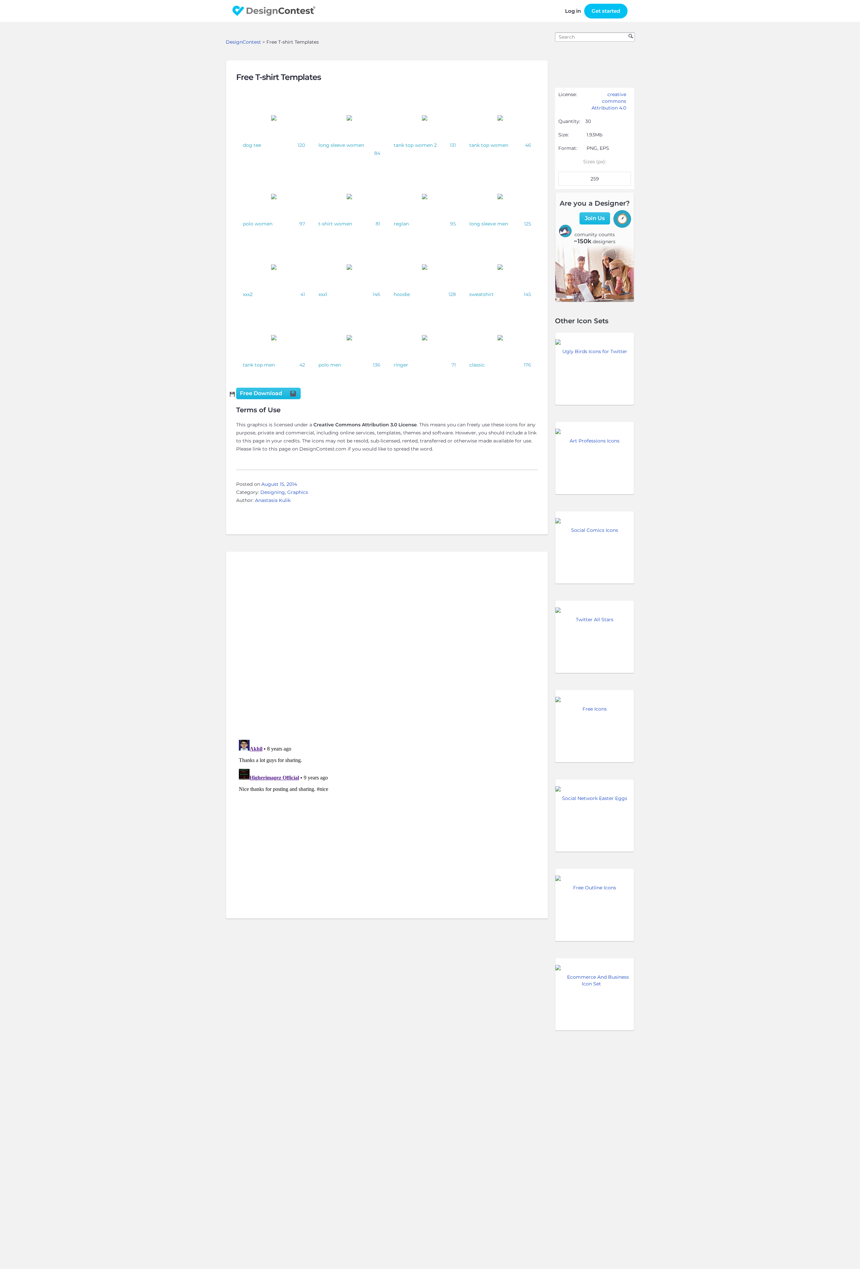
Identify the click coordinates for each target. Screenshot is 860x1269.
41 (302, 294)
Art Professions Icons (594, 441)
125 (527, 224)
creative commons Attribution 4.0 (609, 101)
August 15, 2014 (279, 484)
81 (378, 224)
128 (452, 294)
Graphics (297, 492)
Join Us (595, 218)
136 (376, 365)
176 (527, 365)
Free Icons (595, 709)
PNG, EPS (598, 148)
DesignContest (273, 11)
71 (454, 365)
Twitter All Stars (594, 620)
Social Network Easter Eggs (594, 798)
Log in (573, 11)
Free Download (262, 393)
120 (301, 145)
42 (302, 365)
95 (453, 224)
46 (528, 145)
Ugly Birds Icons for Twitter (594, 351)
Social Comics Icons (594, 530)
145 (527, 294)
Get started (606, 11)
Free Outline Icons (594, 888)
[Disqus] (387, 647)
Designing (272, 492)
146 (376, 294)
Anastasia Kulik (273, 500)
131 (453, 145)
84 (377, 153)
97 (302, 224)
